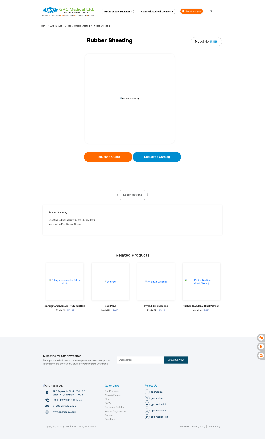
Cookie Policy (214, 426)
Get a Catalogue (193, 11)
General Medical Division (156, 11)
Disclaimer (185, 426)
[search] (211, 11)
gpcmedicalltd (158, 404)
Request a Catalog (157, 157)
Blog (107, 399)
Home (44, 26)
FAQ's (108, 403)
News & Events (112, 395)
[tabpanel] (132, 99)
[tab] (132, 195)
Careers (109, 415)
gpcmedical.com (70, 426)
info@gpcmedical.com (64, 406)
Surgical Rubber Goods (60, 26)
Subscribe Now (176, 360)
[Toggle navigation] (221, 11)
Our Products (112, 391)
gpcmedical (157, 391)
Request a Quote (108, 157)
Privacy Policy (198, 426)
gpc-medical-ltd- (160, 416)
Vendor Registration (115, 411)
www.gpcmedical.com (64, 412)
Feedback (110, 419)
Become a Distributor (116, 407)
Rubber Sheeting (82, 26)
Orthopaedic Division (117, 11)
